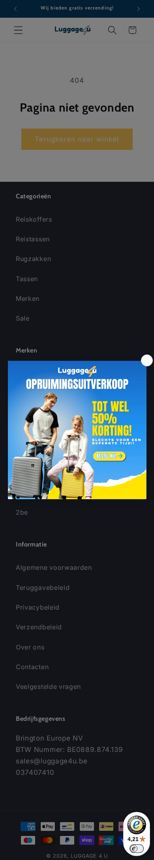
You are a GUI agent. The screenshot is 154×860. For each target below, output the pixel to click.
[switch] (137, 848)
